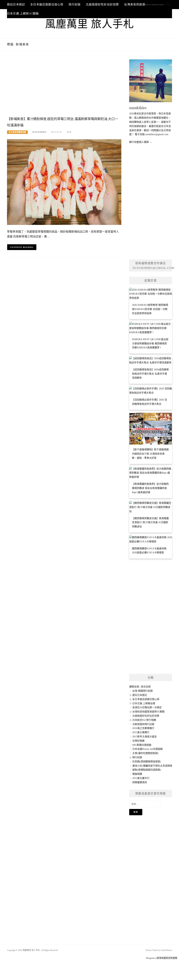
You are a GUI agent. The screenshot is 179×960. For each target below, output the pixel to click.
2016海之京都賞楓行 (143, 728)
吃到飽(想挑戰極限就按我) (146, 761)
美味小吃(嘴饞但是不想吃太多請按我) (152, 765)
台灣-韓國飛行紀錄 (142, 691)
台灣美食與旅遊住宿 (137, 4)
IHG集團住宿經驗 (141, 745)
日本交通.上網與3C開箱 (23, 13)
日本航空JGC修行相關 (144, 720)
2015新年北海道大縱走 (144, 736)
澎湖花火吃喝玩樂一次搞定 (147, 707)
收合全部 (146, 686)
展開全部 (134, 686)
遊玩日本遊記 (16, 4)
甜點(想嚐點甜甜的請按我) (146, 769)
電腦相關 (137, 774)
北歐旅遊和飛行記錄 (143, 724)
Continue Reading (22, 247)
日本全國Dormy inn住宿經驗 (147, 749)
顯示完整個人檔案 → (140, 142)
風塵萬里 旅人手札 (89, 24)
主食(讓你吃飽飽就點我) (145, 753)
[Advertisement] (64, 87)
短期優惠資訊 (139, 782)
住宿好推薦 (138, 740)
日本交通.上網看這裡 (143, 703)
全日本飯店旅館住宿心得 (46, 4)
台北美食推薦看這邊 (17, 132)
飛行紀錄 (75, 4)
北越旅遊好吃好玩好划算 (102, 4)
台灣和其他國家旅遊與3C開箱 (148, 711)
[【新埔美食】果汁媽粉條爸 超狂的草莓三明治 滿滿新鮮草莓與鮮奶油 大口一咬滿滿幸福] (64, 182)
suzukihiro (39, 132)
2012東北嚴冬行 (140, 778)
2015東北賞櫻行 (140, 732)
